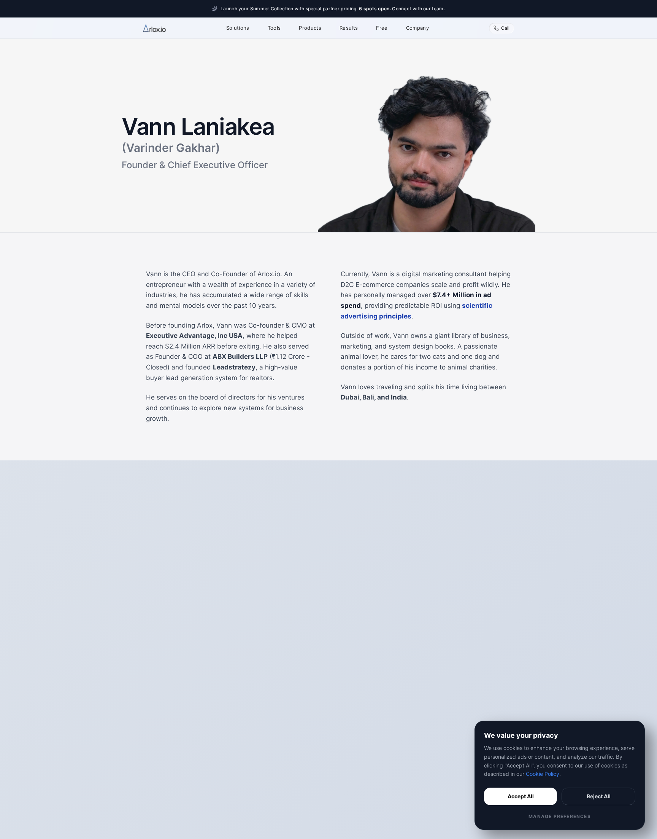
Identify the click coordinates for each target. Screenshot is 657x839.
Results (349, 28)
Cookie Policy (542, 774)
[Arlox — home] (154, 28)
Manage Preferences (559, 816)
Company (417, 28)
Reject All (599, 796)
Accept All (521, 796)
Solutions (237, 28)
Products (310, 28)
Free (381, 28)
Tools (274, 28)
